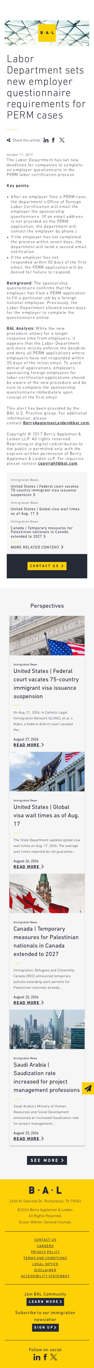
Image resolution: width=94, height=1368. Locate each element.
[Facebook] (45, 1357)
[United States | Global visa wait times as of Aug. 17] (47, 771)
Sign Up (43, 1327)
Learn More (44, 1302)
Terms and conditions (45, 1258)
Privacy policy (45, 1252)
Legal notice (45, 1264)
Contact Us (45, 566)
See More (45, 1161)
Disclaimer (45, 1270)
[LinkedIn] (37, 1357)
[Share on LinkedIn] (46, 140)
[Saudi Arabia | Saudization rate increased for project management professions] (47, 1029)
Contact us (45, 1240)
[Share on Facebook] (54, 140)
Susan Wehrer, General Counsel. (45, 1222)
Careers (45, 1246)
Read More (27, 745)
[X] (53, 1357)
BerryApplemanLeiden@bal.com (56, 423)
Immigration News (24, 480)
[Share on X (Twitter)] (61, 140)
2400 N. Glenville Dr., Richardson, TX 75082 (45, 1201)
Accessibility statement (45, 1276)
